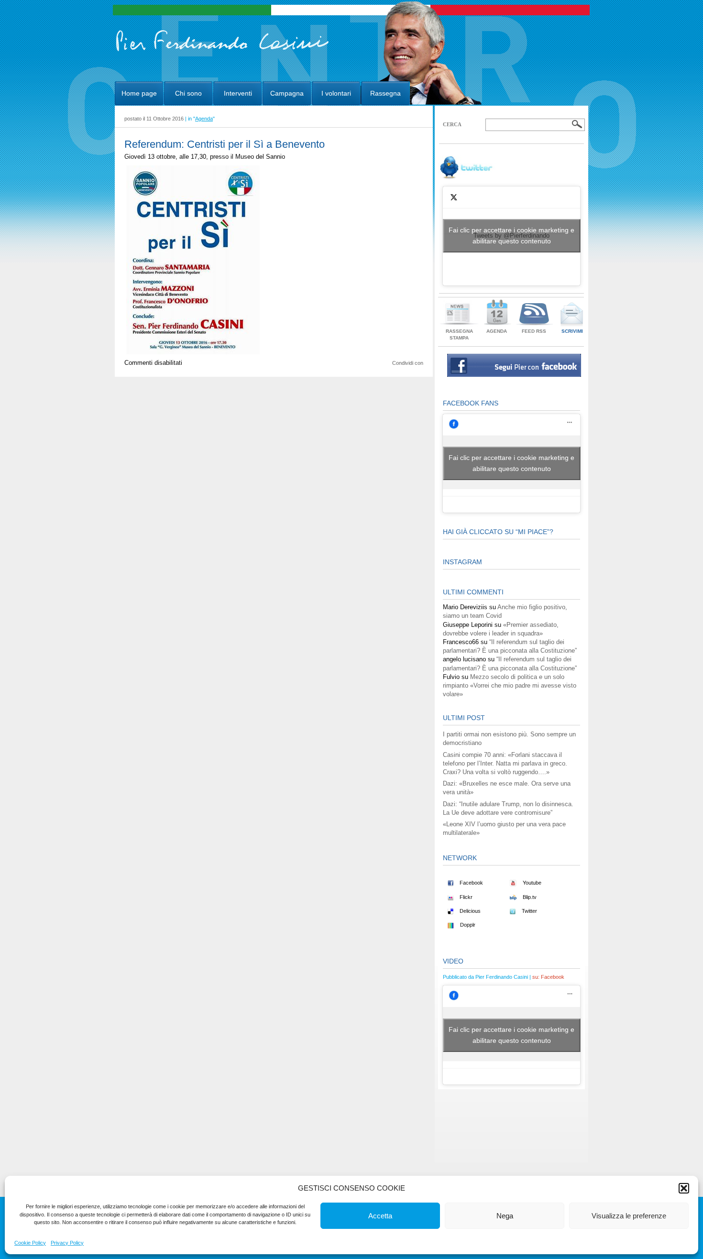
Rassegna (385, 93)
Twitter (528, 911)
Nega (504, 1216)
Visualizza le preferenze (629, 1216)
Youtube (531, 883)
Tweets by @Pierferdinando (511, 235)
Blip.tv (529, 897)
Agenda (204, 118)
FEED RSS (534, 331)
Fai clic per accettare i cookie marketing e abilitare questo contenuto (511, 235)
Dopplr (467, 925)
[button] (684, 1188)
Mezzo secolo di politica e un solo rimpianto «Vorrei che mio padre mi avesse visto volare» (509, 685)
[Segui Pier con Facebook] (514, 374)
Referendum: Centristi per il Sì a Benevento (224, 144)
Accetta (380, 1216)
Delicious (469, 911)
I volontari (336, 93)
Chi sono (188, 93)
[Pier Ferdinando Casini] (222, 51)
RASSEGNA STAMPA (459, 334)
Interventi (238, 93)
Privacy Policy (67, 1243)
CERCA (452, 124)
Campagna (287, 93)
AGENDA (496, 331)
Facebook (470, 883)
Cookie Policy (30, 1243)
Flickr (465, 897)
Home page (139, 93)
